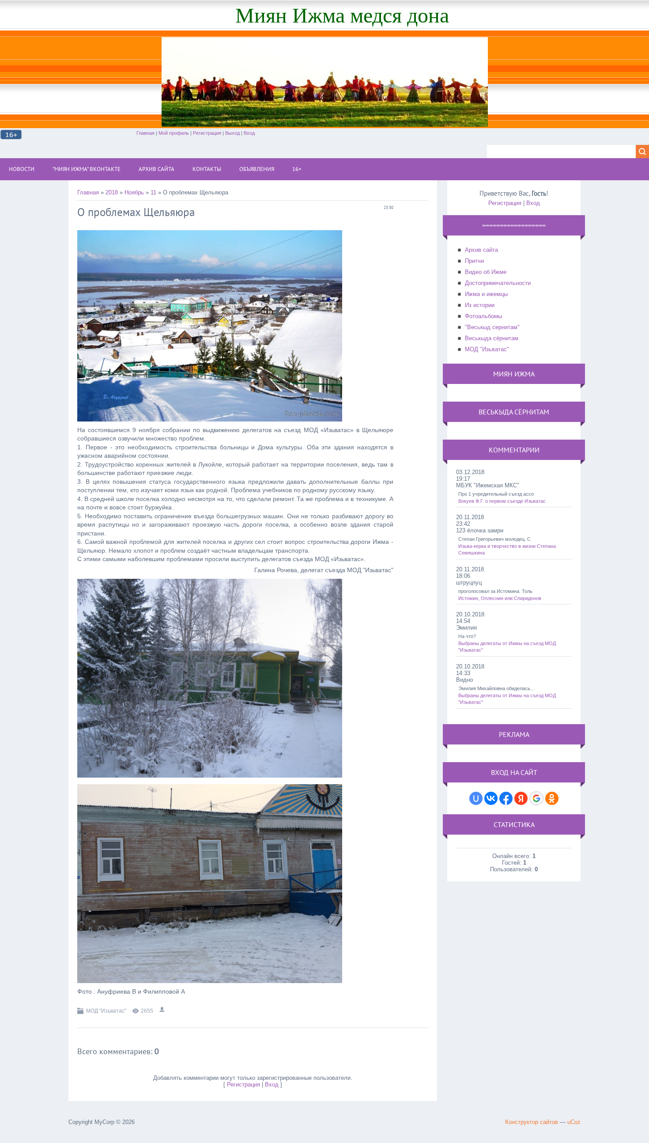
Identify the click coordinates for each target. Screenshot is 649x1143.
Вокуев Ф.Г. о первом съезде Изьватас (502, 501)
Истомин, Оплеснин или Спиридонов (499, 598)
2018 (112, 192)
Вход (249, 133)
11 (153, 192)
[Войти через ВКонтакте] (491, 798)
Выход (232, 133)
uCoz (574, 1122)
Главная (145, 133)
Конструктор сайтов (531, 1122)
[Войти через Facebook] (506, 798)
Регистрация (207, 133)
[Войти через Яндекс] (521, 798)
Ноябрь (134, 192)
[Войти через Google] (536, 798)
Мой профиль (173, 133)
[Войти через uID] (476, 798)
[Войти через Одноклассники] (551, 798)
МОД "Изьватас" (106, 1011)
